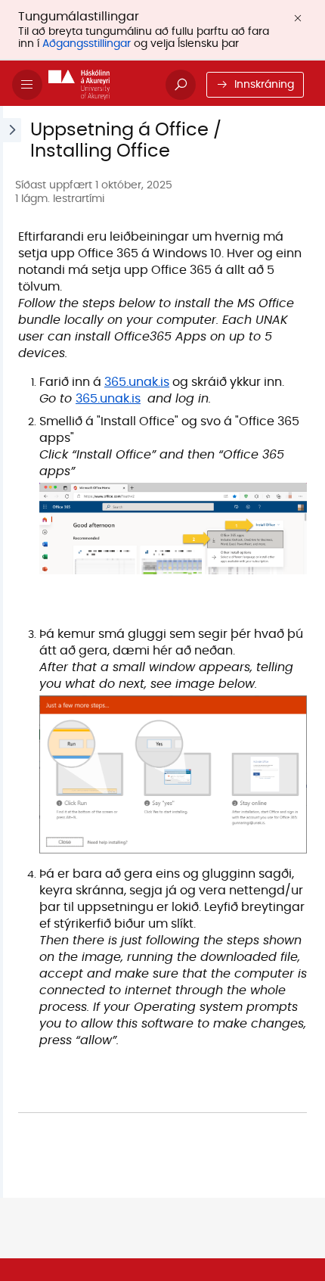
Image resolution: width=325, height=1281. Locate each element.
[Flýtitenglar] (100, 85)
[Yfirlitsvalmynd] (27, 85)
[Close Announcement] (298, 18)
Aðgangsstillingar (86, 44)
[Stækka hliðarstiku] (10, 652)
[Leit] (181, 85)
